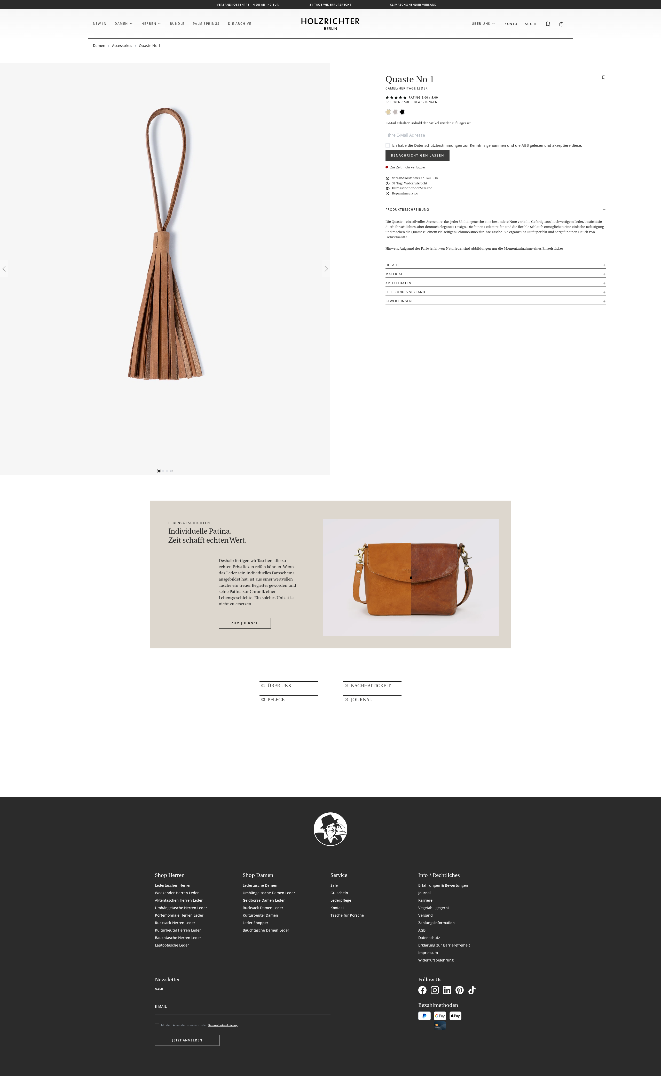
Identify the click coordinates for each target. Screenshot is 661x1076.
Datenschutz (429, 937)
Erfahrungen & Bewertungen (443, 885)
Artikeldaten (398, 283)
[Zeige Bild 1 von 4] (159, 471)
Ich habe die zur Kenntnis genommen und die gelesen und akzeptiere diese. (487, 145)
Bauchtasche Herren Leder (178, 937)
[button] (495, 99)
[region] (165, 269)
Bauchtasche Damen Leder (266, 930)
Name (159, 988)
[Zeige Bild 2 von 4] (163, 471)
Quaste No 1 (149, 45)
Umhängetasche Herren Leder (181, 907)
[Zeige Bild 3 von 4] (167, 471)
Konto (511, 24)
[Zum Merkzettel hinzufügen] (603, 77)
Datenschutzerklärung (223, 1025)
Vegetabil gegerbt (433, 907)
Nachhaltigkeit (371, 686)
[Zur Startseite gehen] (330, 24)
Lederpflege (340, 900)
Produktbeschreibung (407, 209)
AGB (525, 145)
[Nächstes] (326, 268)
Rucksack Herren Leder (175, 922)
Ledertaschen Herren (173, 885)
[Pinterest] (460, 991)
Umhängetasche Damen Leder (269, 892)
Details (392, 265)
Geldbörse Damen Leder (264, 900)
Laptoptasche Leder (172, 945)
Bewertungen (398, 301)
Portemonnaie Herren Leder (179, 915)
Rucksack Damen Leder (263, 907)
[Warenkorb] (561, 24)
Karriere (425, 900)
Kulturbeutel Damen (260, 915)
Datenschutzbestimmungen (438, 145)
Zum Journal (244, 623)
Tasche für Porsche (347, 915)
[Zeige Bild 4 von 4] (171, 471)
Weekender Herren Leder (177, 892)
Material (394, 274)
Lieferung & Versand (405, 292)
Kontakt (337, 907)
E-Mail (161, 1006)
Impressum (428, 952)
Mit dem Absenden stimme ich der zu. (201, 1025)
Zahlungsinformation (436, 922)
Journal (361, 700)
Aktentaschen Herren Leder (179, 900)
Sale (334, 885)
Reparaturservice (405, 193)
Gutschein (339, 892)
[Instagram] (436, 991)
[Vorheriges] (4, 268)
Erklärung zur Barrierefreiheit (444, 945)
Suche (531, 24)
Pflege (276, 700)
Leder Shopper (255, 922)
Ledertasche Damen (260, 885)
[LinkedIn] (448, 991)
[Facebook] (423, 991)
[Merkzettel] (548, 23)
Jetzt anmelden (187, 1040)
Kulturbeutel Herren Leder (178, 930)
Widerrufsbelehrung (436, 960)
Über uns (279, 686)
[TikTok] (473, 991)
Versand (425, 915)
